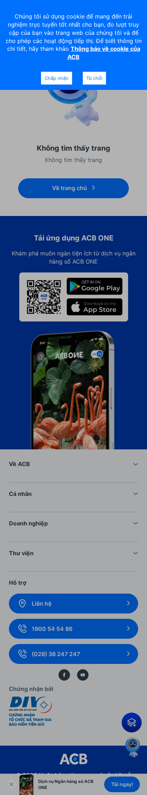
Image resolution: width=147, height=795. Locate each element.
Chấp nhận (57, 78)
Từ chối (94, 78)
